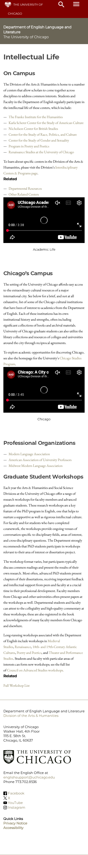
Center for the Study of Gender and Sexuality (39, 140)
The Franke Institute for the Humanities (36, 117)
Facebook (16, 793)
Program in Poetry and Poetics (29, 146)
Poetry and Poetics (29, 652)
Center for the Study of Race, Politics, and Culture (43, 134)
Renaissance (23, 646)
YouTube (15, 803)
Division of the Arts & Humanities (30, 715)
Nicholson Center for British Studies (33, 128)
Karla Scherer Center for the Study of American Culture (46, 122)
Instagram (16, 807)
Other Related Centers (24, 194)
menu (76, 4)
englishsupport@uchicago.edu (29, 777)
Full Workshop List (16, 685)
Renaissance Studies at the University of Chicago (41, 152)
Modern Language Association (29, 454)
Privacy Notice (15, 823)
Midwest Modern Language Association (36, 465)
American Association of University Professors (40, 459)
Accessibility (13, 828)
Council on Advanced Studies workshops (35, 670)
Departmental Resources (25, 188)
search (61, 4)
